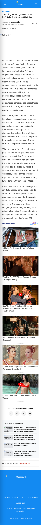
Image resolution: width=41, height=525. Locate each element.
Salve (14, 28)
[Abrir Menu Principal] (4, 3)
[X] (23, 413)
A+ (37, 23)
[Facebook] (17, 413)
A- (33, 23)
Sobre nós (20, 503)
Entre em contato (24, 463)
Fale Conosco (32, 498)
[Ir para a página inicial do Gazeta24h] (21, 3)
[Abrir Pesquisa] (36, 3)
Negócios (6, 11)
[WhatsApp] (11, 413)
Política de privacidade (13, 498)
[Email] (30, 413)
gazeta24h (15, 22)
